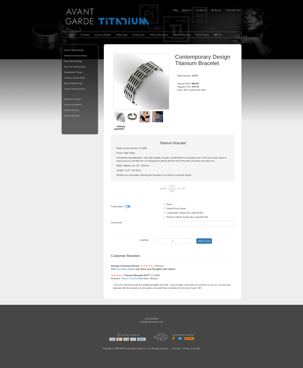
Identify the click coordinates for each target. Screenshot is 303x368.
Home (72, 34)
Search (217, 10)
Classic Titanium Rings (74, 50)
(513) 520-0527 (233, 10)
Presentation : (121, 206)
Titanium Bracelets (72, 116)
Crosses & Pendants (72, 105)
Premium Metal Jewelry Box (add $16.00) (187, 217)
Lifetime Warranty (182, 34)
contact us (201, 10)
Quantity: (144, 240)
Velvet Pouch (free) (176, 208)
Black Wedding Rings (73, 83)
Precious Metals (103, 34)
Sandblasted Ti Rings (73, 72)
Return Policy (202, 34)
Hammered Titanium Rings (75, 56)
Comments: (116, 222)
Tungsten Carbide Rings (74, 78)
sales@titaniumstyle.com (151, 322)
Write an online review (123, 269)
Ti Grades (85, 34)
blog (175, 10)
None (169, 204)
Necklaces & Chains (72, 99)
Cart (220, 34)
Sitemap (176, 348)
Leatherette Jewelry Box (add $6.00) (185, 212)
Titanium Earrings (71, 110)
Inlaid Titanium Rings (73, 61)
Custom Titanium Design (74, 89)
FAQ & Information (159, 34)
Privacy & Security (191, 348)
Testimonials (138, 34)
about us (186, 10)
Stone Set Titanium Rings (75, 67)
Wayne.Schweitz (130, 278)
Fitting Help (121, 34)
